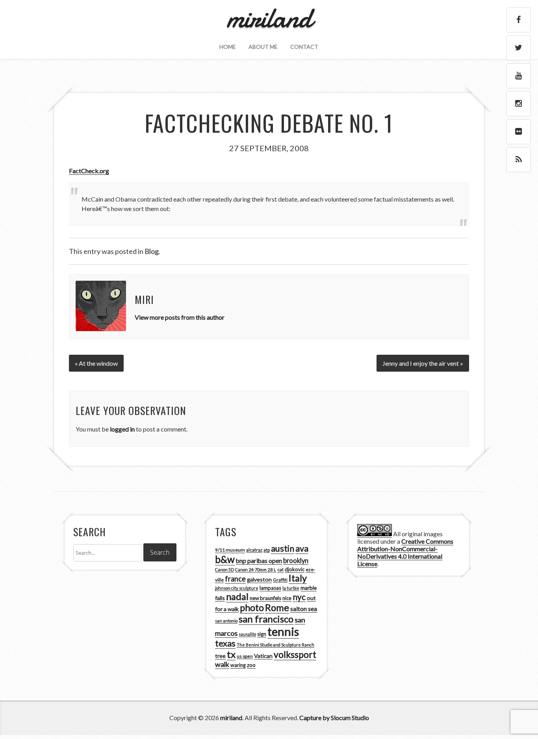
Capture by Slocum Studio (334, 717)
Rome (277, 607)
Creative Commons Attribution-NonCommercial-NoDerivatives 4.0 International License (405, 552)
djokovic (294, 569)
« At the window (96, 363)
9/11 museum (230, 550)
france (235, 578)
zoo (251, 665)
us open (245, 656)
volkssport (295, 654)
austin (282, 548)
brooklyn (295, 560)
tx (231, 654)
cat (280, 569)
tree (220, 655)
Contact (304, 46)
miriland (231, 717)
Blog (152, 251)
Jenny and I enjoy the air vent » (422, 363)
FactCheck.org (89, 170)
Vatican (263, 655)
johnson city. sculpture (236, 588)
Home (227, 46)
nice (286, 598)
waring (238, 665)
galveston (259, 579)
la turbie (290, 588)
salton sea (303, 608)
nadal (237, 596)
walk (222, 664)
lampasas (270, 588)
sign (261, 634)
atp (266, 549)
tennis (283, 631)
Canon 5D (224, 569)
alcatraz (254, 549)
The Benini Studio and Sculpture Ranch (275, 644)
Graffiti (280, 579)
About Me (263, 46)
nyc (299, 597)
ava (301, 548)
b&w (225, 559)
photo (252, 607)
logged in (122, 429)
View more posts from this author (179, 317)
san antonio (226, 620)
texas (225, 643)
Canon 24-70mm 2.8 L (255, 569)
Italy (298, 577)
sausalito (247, 634)
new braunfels (265, 598)
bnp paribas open (259, 560)
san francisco (266, 618)
